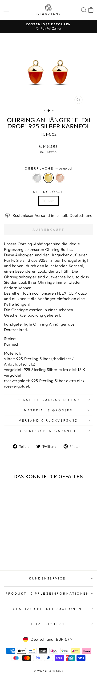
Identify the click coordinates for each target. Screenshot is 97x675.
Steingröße (48, 192)
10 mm (48, 200)
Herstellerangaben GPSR (48, 400)
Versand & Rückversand (48, 420)
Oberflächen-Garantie (48, 431)
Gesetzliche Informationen (47, 609)
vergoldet (48, 178)
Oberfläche (49, 168)
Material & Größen (48, 410)
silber (37, 178)
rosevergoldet (60, 178)
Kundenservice (47, 578)
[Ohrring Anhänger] (15, 554)
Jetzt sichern (47, 624)
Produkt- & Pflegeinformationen (47, 593)
